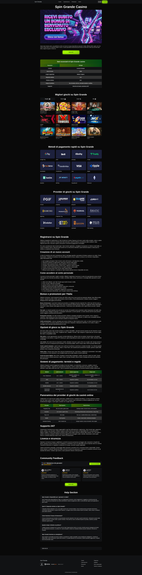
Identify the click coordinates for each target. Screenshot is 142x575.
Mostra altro (71, 484)
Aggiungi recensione (95, 463)
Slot (93, 98)
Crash (78, 98)
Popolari (47, 98)
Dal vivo (62, 98)
